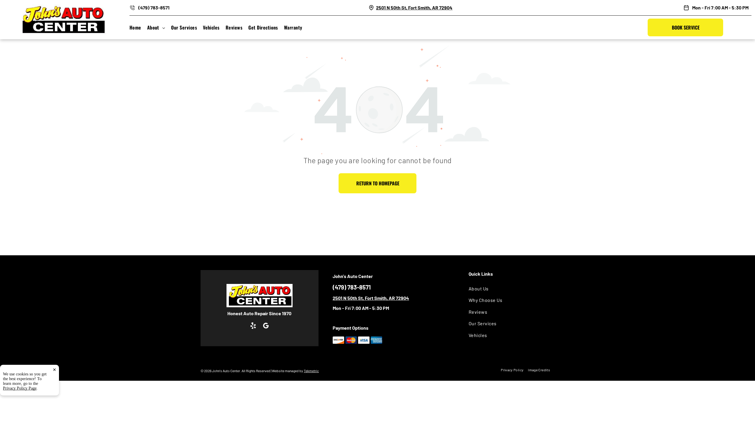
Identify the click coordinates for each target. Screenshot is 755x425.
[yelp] (253, 326)
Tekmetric (311, 371)
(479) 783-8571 (154, 7)
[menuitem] (138, 27)
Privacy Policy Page (20, 388)
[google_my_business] (266, 326)
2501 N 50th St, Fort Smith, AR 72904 (414, 7)
